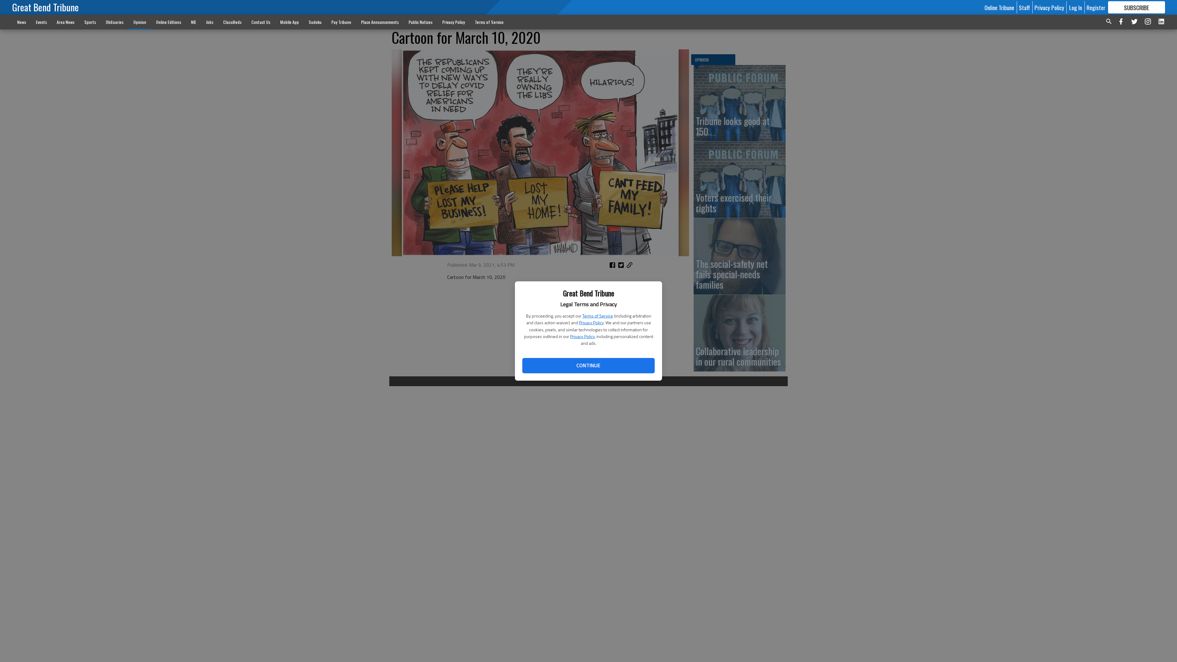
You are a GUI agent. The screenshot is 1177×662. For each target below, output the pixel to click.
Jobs (209, 22)
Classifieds (232, 22)
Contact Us (260, 22)
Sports (90, 22)
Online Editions (168, 22)
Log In (1075, 7)
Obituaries (115, 22)
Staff (1024, 7)
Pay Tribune (341, 22)
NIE (193, 22)
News (21, 22)
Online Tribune (999, 7)
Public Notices (420, 22)
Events (41, 22)
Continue (588, 365)
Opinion (139, 22)
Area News (65, 22)
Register (1096, 7)
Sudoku (315, 22)
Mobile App (289, 22)
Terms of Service (597, 316)
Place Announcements (380, 22)
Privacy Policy (591, 322)
